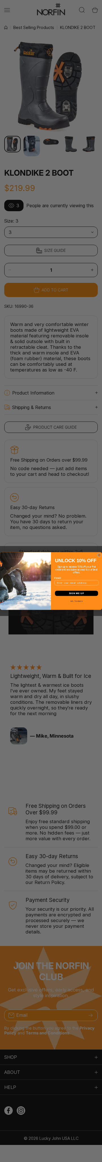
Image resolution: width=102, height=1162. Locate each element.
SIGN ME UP (76, 593)
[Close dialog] (99, 555)
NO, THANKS (77, 601)
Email (57, 578)
